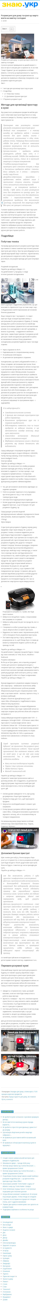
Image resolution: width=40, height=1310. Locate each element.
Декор (5, 1238)
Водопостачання (9, 1230)
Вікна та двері (8, 1227)
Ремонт (5, 1281)
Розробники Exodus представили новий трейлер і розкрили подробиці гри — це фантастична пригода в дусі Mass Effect (21, 1178)
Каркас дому (7, 1256)
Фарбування (7, 1294)
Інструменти (7, 1248)
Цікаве (5, 21)
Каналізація (7, 1253)
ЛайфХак (6, 1261)
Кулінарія (6, 1258)
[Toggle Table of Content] (10, 29)
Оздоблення (7, 1269)
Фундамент (7, 1297)
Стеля (5, 1284)
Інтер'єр (5, 1250)
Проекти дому (8, 1279)
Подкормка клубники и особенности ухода (18, 1210)
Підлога (5, 1274)
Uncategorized (8, 1222)
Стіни (5, 1287)
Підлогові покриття (10, 1276)
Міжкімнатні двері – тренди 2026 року (16, 1163)
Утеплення (6, 1292)
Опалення (6, 1271)
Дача (4, 1235)
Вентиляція (7, 1225)
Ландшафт (6, 1263)
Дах (4, 1232)
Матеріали (6, 1266)
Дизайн (5, 1240)
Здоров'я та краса (9, 1245)
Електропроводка (9, 1243)
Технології (6, 1289)
